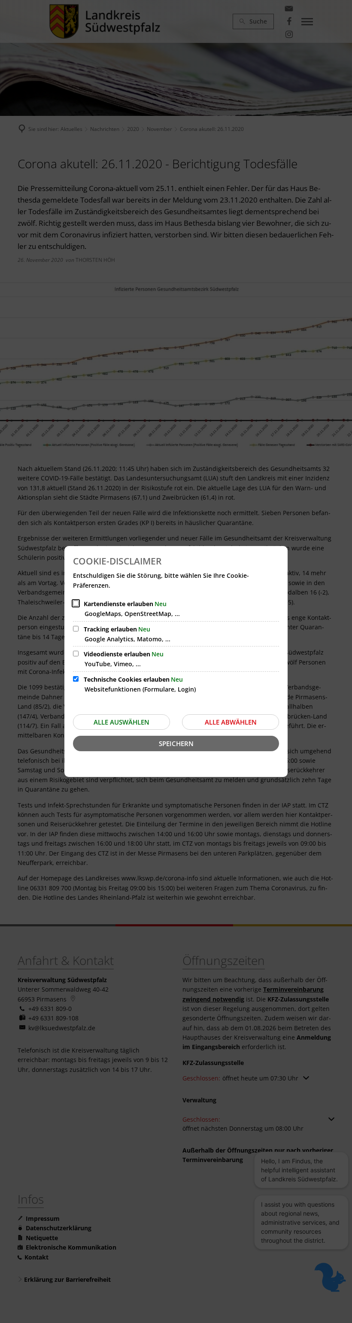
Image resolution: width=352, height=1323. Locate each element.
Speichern (176, 743)
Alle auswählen (121, 722)
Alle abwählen (231, 722)
